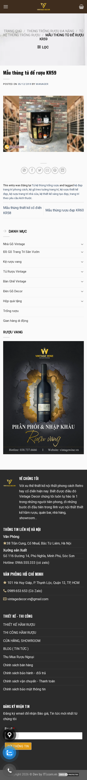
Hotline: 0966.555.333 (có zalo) (26, 563)
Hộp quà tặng (12, 301)
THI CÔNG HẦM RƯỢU (19, 633)
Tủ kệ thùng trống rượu (45, 185)
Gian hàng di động (15, 321)
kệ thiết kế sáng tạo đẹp (54, 193)
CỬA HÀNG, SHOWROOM (21, 641)
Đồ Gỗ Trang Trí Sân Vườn (21, 252)
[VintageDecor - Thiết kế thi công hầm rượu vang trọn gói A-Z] (43, 6)
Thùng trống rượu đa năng (50, 31)
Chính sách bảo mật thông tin (24, 689)
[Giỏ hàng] (81, 6)
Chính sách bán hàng (18, 665)
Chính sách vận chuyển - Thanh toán (29, 681)
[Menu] (5, 6)
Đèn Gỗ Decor (13, 291)
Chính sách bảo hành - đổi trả (24, 673)
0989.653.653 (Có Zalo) (24, 591)
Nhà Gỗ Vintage (14, 244)
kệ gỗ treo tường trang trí (44, 189)
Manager (42, 84)
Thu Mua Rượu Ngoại (18, 657)
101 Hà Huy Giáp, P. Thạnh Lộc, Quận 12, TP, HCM (43, 583)
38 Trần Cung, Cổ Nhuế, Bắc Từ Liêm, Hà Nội (39, 543)
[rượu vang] (43, 398)
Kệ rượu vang (12, 262)
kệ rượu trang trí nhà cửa (23, 193)
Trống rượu (11, 311)
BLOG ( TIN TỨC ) (16, 649)
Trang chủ (13, 31)
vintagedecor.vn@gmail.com (27, 599)
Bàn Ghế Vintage (14, 281)
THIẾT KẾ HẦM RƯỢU (19, 625)
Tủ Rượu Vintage (14, 271)
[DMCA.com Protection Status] (68, 774)
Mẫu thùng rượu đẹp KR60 (64, 210)
